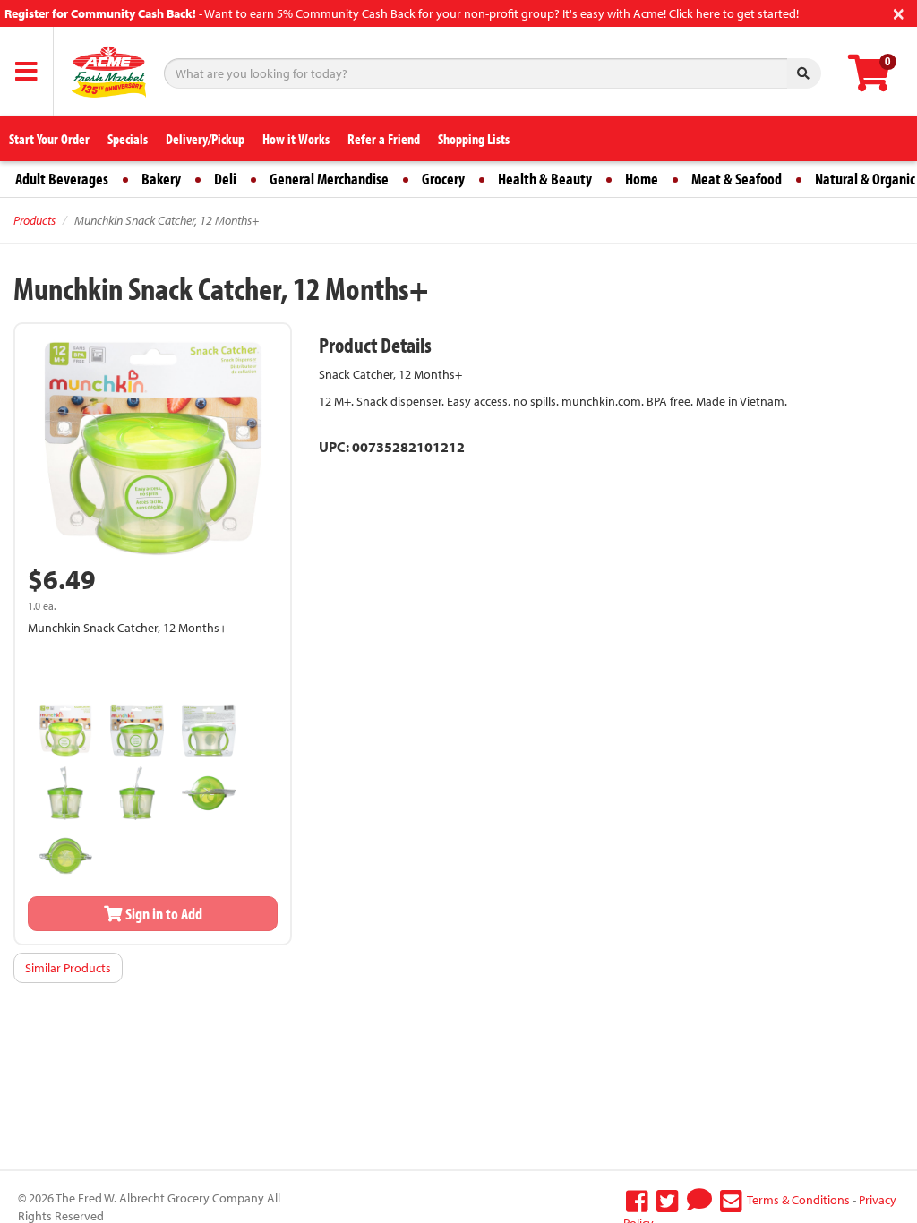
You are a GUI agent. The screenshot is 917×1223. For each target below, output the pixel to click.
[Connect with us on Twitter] (667, 1199)
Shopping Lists (474, 139)
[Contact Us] (731, 1199)
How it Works (296, 139)
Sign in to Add (162, 913)
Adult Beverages (61, 178)
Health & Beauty (545, 178)
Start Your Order (49, 139)
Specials (127, 139)
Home (641, 178)
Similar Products (68, 968)
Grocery (443, 178)
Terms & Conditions (798, 1200)
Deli (225, 178)
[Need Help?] (699, 1199)
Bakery (161, 178)
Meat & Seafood (736, 178)
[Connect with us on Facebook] (637, 1199)
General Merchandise (329, 178)
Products (34, 220)
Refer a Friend (383, 139)
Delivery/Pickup (205, 139)
